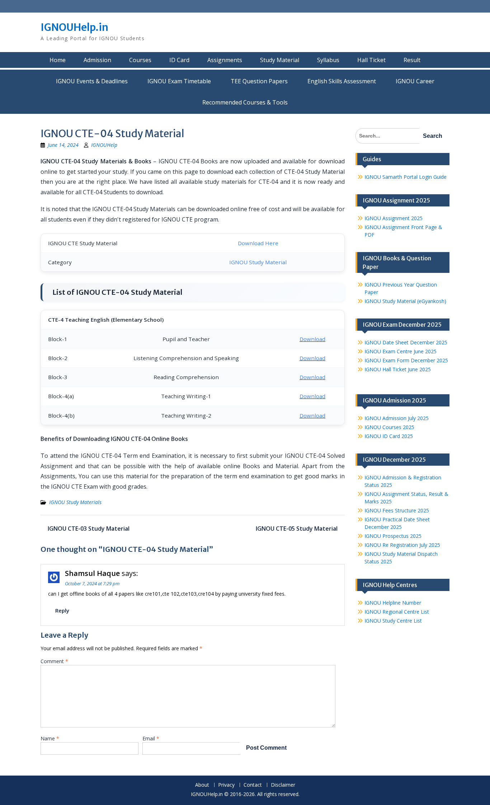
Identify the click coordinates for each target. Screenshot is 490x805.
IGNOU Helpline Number (392, 602)
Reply (62, 610)
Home (58, 60)
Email (150, 738)
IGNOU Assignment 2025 (393, 218)
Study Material (279, 60)
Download (312, 339)
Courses (140, 60)
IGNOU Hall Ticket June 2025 (397, 369)
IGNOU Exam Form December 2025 (406, 360)
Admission (97, 60)
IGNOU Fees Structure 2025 (396, 510)
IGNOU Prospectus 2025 (392, 535)
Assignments (224, 60)
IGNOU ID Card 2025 (388, 436)
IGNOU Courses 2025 (389, 427)
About (202, 785)
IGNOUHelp (104, 144)
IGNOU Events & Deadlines (92, 81)
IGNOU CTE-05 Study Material (297, 528)
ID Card (179, 60)
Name (50, 738)
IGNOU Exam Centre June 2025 (400, 351)
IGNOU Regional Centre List (396, 611)
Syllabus (328, 60)
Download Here (258, 243)
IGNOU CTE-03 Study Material (88, 528)
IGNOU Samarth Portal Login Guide (405, 176)
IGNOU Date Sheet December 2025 (405, 342)
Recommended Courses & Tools (245, 102)
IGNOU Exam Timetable (179, 81)
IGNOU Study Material (258, 262)
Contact (253, 785)
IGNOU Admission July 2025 (396, 418)
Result (412, 60)
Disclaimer (283, 785)
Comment (54, 661)
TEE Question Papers (259, 81)
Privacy (226, 785)
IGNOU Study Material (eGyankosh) (405, 301)
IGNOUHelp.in (74, 27)
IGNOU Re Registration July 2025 (402, 544)
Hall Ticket (371, 60)
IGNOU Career (415, 81)
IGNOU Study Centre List (393, 620)
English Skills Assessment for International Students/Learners (341, 81)
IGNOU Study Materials (75, 502)
